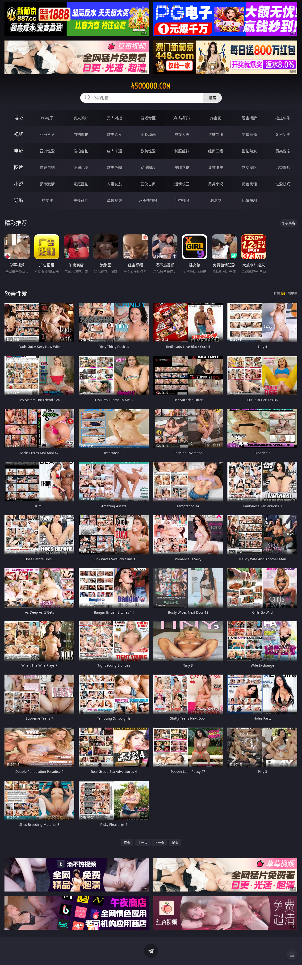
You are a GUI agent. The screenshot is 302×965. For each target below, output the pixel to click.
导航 (18, 200)
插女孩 (47, 200)
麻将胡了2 (182, 118)
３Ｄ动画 (148, 134)
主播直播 (249, 134)
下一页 (159, 842)
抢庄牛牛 (282, 118)
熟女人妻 (181, 134)
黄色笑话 (249, 184)
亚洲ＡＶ (47, 134)
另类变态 (282, 151)
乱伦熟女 (249, 151)
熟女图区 (249, 167)
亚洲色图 (80, 167)
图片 (18, 167)
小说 (18, 184)
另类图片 (282, 167)
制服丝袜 (181, 151)
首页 (127, 842)
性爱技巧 (282, 184)
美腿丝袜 (181, 167)
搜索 (212, 97)
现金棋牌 (249, 118)
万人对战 (114, 118)
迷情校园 (181, 184)
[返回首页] (292, 954)
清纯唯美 (215, 167)
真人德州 (80, 118)
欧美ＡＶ (114, 134)
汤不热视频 (148, 200)
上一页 (143, 842)
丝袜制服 (215, 134)
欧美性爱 (148, 151)
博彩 (18, 118)
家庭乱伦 (80, 184)
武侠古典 (148, 184)
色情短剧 (249, 200)
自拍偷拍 (80, 134)
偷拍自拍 (80, 151)
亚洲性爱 (47, 151)
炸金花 (215, 118)
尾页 (175, 842)
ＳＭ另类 (282, 134)
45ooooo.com (151, 85)
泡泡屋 (215, 200)
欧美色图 (114, 167)
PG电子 (47, 118)
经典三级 (215, 151)
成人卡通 (114, 151)
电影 (18, 151)
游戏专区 (148, 118)
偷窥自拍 (47, 167)
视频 (18, 134)
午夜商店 (80, 200)
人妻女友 (114, 184)
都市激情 (47, 184)
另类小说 (215, 184)
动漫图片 (148, 167)
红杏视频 (181, 200)
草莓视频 (114, 200)
